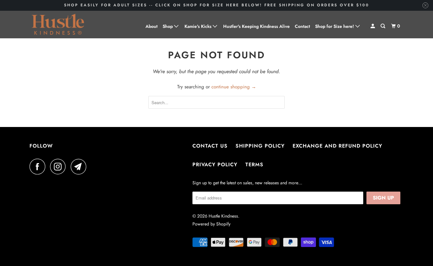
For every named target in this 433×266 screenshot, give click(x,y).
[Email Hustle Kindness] (80, 166)
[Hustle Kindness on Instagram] (59, 166)
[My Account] (373, 26)
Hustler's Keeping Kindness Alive (256, 26)
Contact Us (210, 145)
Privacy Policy (214, 164)
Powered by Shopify (211, 224)
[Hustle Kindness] (58, 24)
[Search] (383, 26)
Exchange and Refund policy (337, 145)
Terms (254, 164)
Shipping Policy (260, 145)
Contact (302, 26)
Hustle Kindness (223, 216)
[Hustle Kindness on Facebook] (38, 166)
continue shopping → (233, 86)
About (151, 26)
